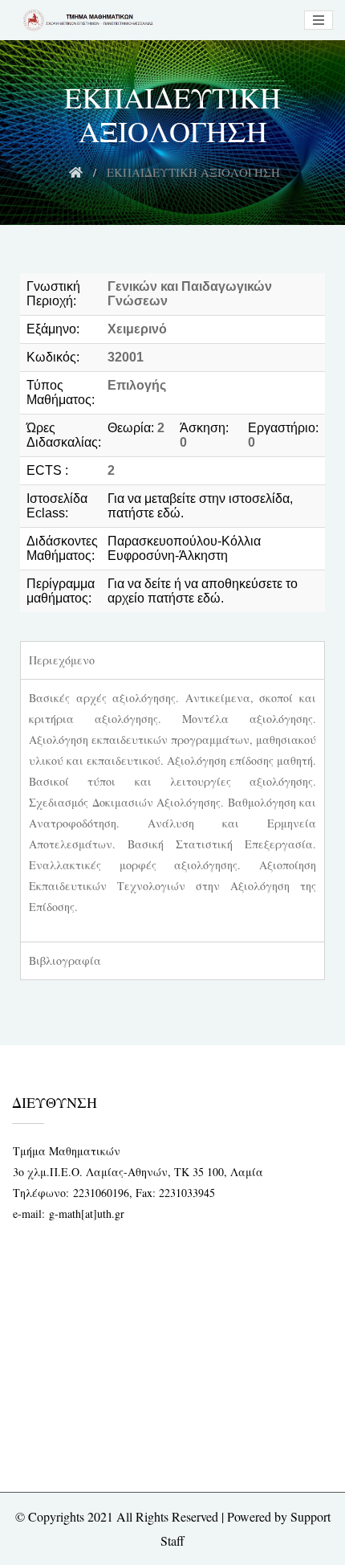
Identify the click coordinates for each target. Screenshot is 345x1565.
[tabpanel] (172, 810)
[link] (86, 20)
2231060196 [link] (101, 1192)
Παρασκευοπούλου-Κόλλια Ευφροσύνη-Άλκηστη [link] (184, 548)
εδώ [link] (209, 598)
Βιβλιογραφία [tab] (65, 960)
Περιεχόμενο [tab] (62, 660)
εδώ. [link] (170, 513)
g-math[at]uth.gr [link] (86, 1213)
